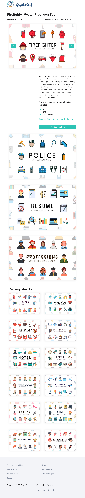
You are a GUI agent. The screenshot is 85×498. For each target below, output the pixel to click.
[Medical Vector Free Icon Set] (60, 303)
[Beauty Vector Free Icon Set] (24, 412)
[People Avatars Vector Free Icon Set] (24, 385)
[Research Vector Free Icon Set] (60, 385)
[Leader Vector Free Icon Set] (24, 303)
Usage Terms (12, 469)
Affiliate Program (48, 474)
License (45, 465)
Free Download (56, 127)
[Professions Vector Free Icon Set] (42, 258)
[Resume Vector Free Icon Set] (42, 207)
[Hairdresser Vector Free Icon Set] (60, 440)
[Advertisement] (24, 88)
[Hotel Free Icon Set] (24, 358)
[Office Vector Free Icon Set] (60, 412)
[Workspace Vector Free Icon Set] (60, 330)
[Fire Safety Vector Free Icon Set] (24, 330)
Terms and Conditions (15, 465)
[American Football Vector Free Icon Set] (24, 440)
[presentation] (13, 46)
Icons (21, 19)
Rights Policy (47, 469)
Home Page (11, 19)
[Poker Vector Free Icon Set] (60, 358)
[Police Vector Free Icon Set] (42, 156)
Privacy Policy (12, 474)
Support (10, 478)
